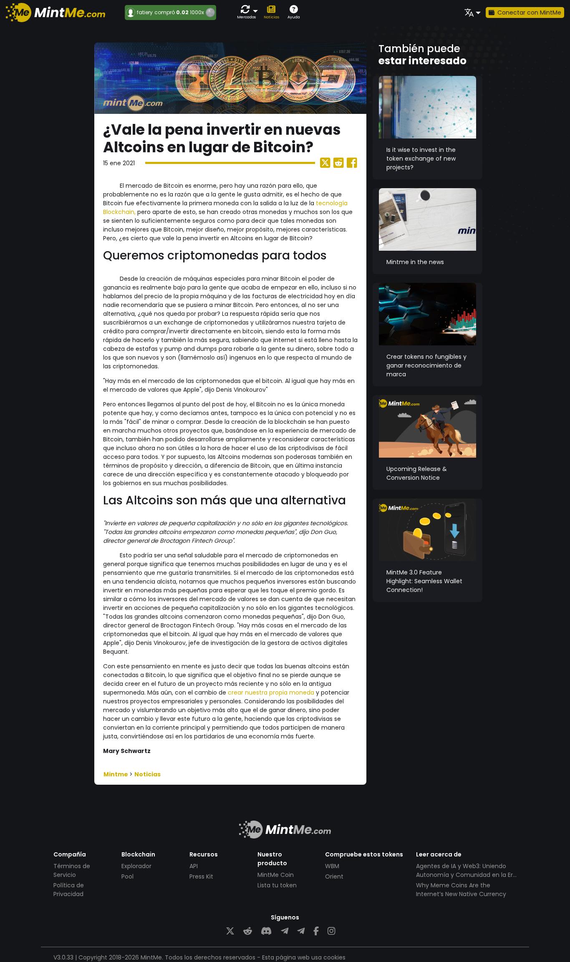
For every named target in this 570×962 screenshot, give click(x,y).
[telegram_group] (284, 931)
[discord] (266, 931)
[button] (247, 12)
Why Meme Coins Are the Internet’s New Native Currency (461, 889)
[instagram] (331, 931)
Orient (334, 876)
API (193, 866)
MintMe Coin (275, 875)
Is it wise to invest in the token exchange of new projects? (421, 158)
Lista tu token (277, 885)
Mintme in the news (415, 262)
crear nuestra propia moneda (271, 692)
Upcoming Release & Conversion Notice (416, 473)
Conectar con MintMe (529, 12)
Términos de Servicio (71, 870)
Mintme (116, 774)
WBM (332, 866)
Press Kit (201, 876)
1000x (197, 12)
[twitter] (230, 931)
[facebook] (316, 931)
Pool (127, 876)
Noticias (147, 774)
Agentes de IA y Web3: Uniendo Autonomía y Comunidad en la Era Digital (466, 875)
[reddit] (247, 931)
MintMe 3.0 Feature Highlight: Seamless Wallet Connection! (424, 581)
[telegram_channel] (301, 931)
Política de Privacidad (68, 889)
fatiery (145, 12)
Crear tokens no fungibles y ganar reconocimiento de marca (426, 365)
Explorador (136, 866)
